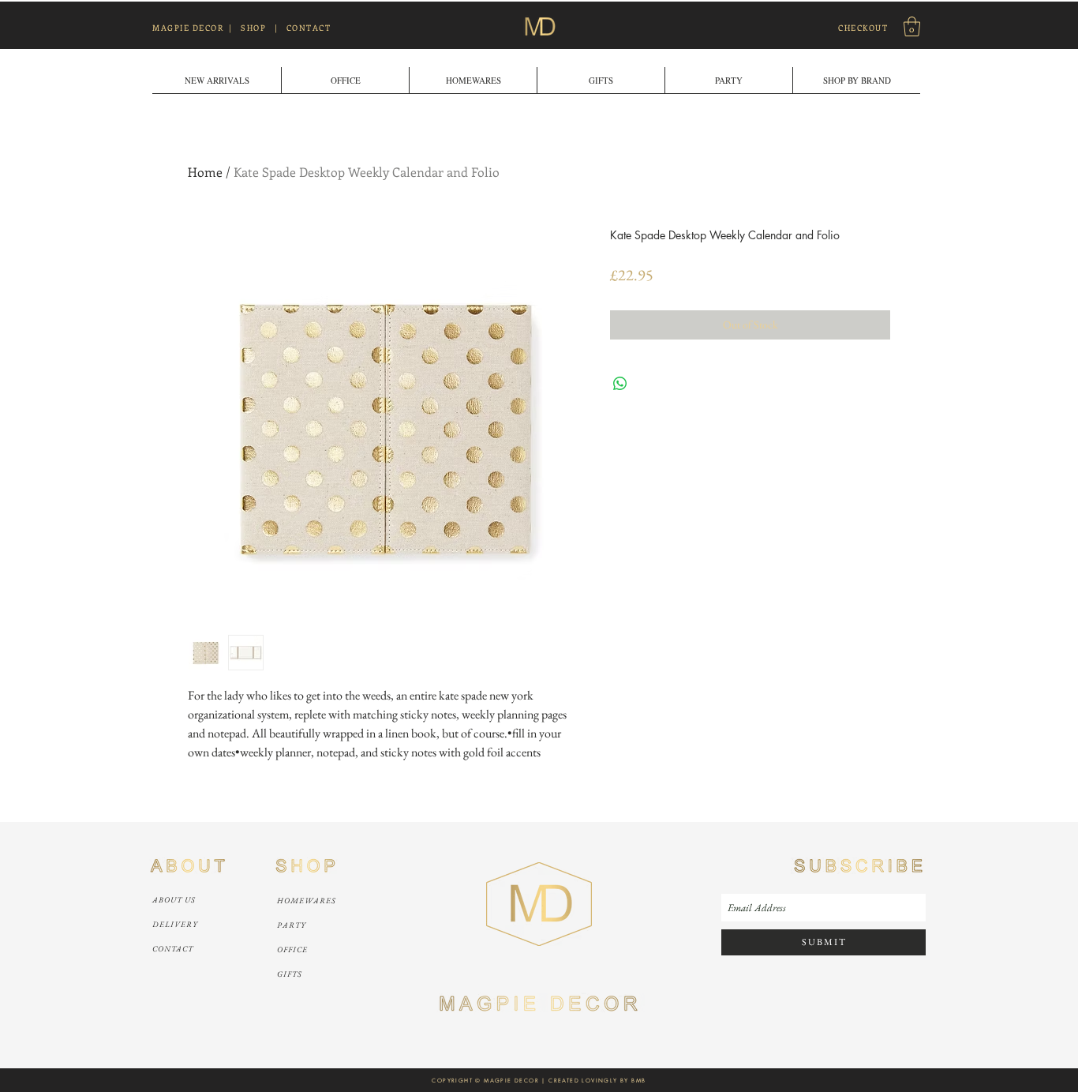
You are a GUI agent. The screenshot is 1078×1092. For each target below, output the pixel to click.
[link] (912, 26)
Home (205, 171)
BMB (638, 1080)
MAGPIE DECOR (187, 27)
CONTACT (308, 27)
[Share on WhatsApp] (620, 383)
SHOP (253, 27)
